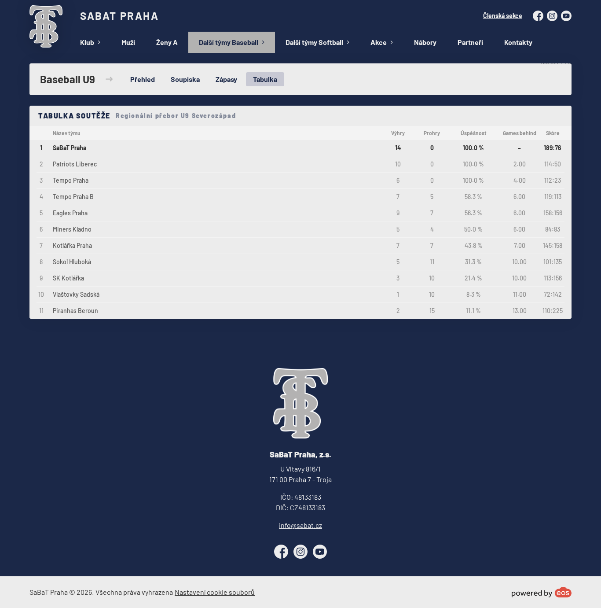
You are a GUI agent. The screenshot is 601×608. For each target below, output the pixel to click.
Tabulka (265, 79)
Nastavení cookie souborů (215, 592)
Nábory (425, 42)
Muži (128, 42)
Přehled (142, 79)
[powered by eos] (542, 592)
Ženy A (167, 42)
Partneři (470, 42)
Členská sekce (502, 15)
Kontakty (518, 42)
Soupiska (185, 79)
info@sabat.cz (300, 525)
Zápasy (226, 79)
